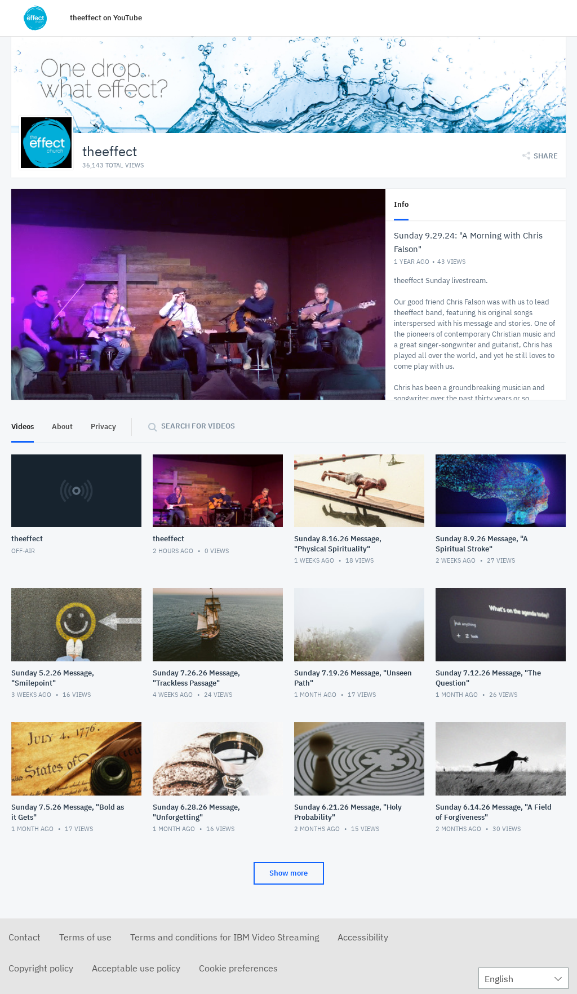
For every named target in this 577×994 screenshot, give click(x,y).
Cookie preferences (238, 968)
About (62, 426)
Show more (288, 873)
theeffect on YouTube (106, 18)
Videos (22, 426)
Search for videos (198, 426)
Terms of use (85, 937)
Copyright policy (40, 968)
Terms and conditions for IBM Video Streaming (224, 937)
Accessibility (363, 937)
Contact (24, 937)
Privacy (103, 426)
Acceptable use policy (136, 968)
